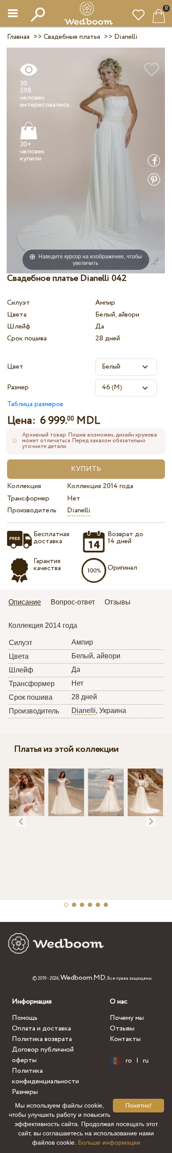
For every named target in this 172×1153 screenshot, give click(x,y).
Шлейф (18, 326)
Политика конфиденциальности (45, 1076)
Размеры (25, 1092)
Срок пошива (27, 338)
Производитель (31, 510)
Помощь (24, 1018)
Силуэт (18, 303)
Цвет (15, 366)
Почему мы (127, 1018)
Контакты (125, 1039)
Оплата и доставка (41, 1028)
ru (146, 1060)
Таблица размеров (35, 404)
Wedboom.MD (82, 978)
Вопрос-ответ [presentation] (73, 602)
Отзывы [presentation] (118, 602)
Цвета (16, 314)
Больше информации (109, 1142)
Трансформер (28, 498)
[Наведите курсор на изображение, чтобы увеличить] (86, 160)
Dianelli (78, 510)
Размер (18, 387)
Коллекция (24, 486)
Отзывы (122, 1028)
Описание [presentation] (24, 602)
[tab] (27, 603)
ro (129, 1060)
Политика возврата (42, 1039)
